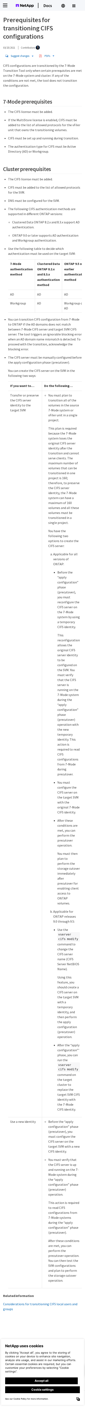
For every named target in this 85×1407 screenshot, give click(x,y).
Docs (47, 5)
